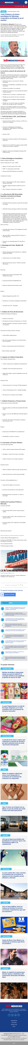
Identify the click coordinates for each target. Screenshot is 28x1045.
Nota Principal (6, 702)
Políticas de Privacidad (13, 1035)
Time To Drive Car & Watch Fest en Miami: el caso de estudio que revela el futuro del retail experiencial (15, 630)
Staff (14, 1026)
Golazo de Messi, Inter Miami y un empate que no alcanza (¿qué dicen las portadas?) (14, 652)
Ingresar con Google (9, 594)
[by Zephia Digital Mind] (14, 1043)
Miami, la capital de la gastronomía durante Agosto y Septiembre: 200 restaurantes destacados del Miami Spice (15, 658)
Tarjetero (14, 1022)
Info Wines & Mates (7, 668)
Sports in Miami (6, 936)
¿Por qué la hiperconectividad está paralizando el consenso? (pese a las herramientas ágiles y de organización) (14, 636)
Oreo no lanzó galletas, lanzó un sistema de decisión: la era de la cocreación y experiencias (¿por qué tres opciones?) (15, 647)
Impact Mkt (5, 835)
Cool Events (5, 968)
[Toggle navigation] (26, 6)
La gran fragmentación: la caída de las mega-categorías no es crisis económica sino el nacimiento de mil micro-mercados (15, 614)
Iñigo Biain (18, 1036)
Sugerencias (14, 1020)
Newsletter (14, 1024)
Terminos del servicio (16, 1039)
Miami (3, 11)
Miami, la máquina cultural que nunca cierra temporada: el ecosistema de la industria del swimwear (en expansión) (15, 625)
